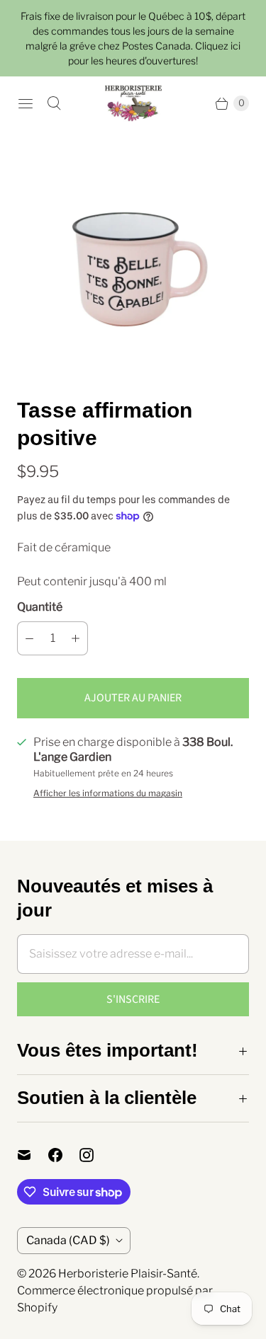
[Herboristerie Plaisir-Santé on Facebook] (63, 1155)
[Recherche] (54, 103)
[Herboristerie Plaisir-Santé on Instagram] (95, 1155)
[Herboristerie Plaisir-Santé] (133, 103)
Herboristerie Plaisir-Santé (127, 1273)
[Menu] (25, 103)
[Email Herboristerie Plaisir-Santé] (32, 1155)
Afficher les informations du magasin (107, 793)
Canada (68, 1240)
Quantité (39, 607)
